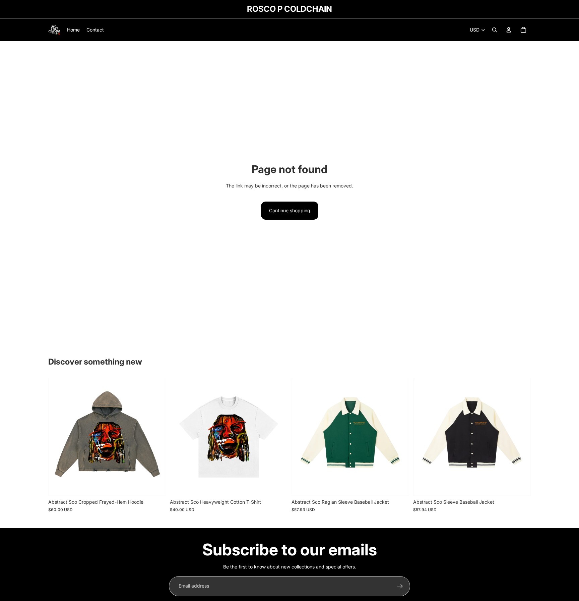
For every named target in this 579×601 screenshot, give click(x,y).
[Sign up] (400, 586)
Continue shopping (289, 210)
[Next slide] (156, 437)
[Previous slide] (58, 437)
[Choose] (155, 486)
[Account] (508, 29)
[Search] (494, 29)
